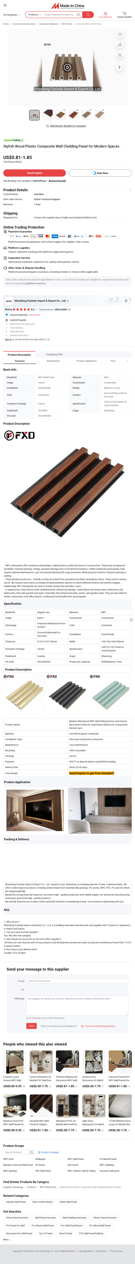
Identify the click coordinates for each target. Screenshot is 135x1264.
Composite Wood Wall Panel (88, 24)
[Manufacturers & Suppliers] (67, 5)
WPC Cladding (107, 1164)
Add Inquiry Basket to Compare (68, 126)
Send (31, 1025)
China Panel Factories (17, 1217)
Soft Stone (73, 1164)
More (6, 1239)
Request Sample (57, 180)
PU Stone (40, 1164)
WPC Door (8, 1159)
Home (6, 24)
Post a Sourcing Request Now (98, 1026)
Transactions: (54, 309)
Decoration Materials (48, 24)
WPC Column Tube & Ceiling (81, 1170)
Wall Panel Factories (45, 1217)
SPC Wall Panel (43, 1170)
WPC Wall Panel (75, 1159)
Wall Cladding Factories (74, 1217)
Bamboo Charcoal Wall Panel (18, 1164)
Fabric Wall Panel (68, 1201)
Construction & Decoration (24, 24)
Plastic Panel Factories (105, 1217)
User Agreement (86, 1251)
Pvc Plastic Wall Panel (43, 1225)
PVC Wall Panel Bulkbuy (91, 1233)
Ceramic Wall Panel (15, 1201)
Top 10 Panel (45, 1233)
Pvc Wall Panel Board (71, 1225)
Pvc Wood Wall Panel (99, 1225)
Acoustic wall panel (109, 1170)
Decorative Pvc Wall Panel (19, 1233)
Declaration (101, 1251)
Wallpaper (40, 1159)
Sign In (8, 339)
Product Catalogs (49, 1152)
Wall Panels (66, 24)
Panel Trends (65, 1233)
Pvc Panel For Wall (15, 1225)
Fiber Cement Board (42, 1201)
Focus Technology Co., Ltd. (46, 1251)
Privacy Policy (116, 1251)
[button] (120, 361)
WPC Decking (10, 1170)
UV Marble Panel (108, 1159)
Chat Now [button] (102, 173)
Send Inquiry (34, 172)
